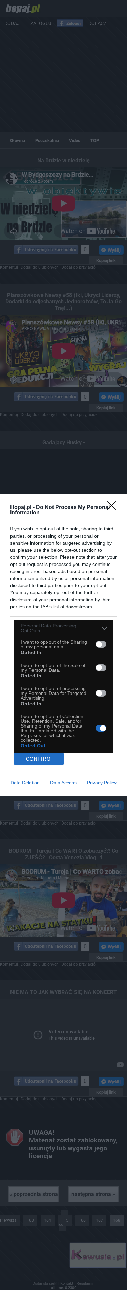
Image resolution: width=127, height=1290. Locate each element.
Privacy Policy (102, 782)
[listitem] (63, 628)
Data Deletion (25, 782)
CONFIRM (38, 759)
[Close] (113, 507)
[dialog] (63, 645)
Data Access (63, 782)
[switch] (101, 644)
